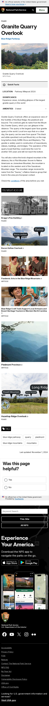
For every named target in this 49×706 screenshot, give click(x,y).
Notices (4, 660)
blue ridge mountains (12, 443)
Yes (10, 479)
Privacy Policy (7, 652)
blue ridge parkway (12, 437)
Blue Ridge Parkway (10, 39)
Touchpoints (19, 499)
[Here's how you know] (24, 3)
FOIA (3, 656)
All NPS (24, 525)
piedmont (39, 437)
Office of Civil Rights (10, 687)
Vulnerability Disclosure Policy (14, 679)
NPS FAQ (5, 667)
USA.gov (5, 683)
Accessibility (6, 648)
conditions (15, 181)
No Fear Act (6, 671)
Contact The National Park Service (16, 663)
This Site (24, 519)
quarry (28, 437)
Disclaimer (5, 675)
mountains (32, 443)
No (9, 487)
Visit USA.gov (8, 700)
